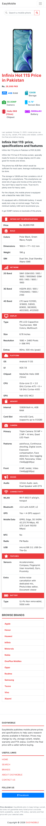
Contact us (8, 779)
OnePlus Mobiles (13, 661)
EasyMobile (9, 3)
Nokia (7, 655)
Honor (8, 630)
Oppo (7, 667)
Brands (6, 769)
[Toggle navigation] (40, 3)
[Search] (37, 12)
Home (5, 759)
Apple (7, 623)
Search (6, 764)
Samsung (9, 680)
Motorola (9, 648)
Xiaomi (8, 698)
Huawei (8, 636)
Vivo (7, 692)
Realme (8, 673)
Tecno (8, 686)
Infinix (8, 642)
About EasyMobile (12, 774)
